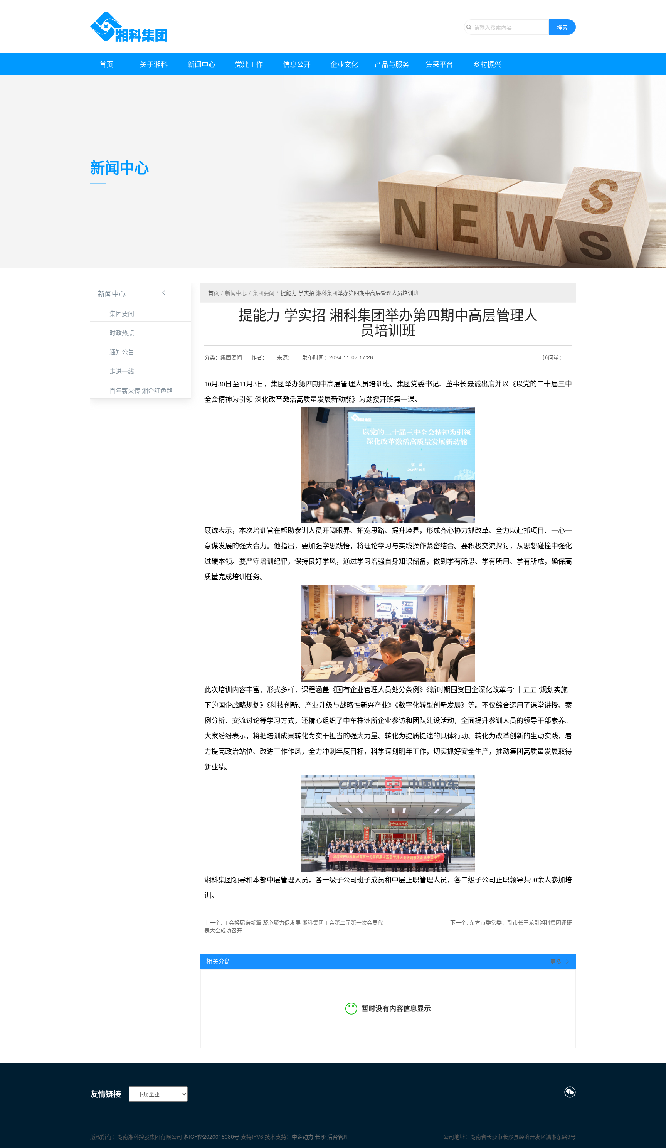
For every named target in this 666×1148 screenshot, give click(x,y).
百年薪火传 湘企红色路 (141, 390)
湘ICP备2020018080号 (211, 1136)
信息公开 (297, 64)
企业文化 (344, 64)
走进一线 (121, 371)
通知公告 (121, 351)
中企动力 (303, 1136)
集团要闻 (121, 313)
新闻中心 (201, 64)
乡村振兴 (487, 64)
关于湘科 (154, 64)
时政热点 (121, 332)
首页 (106, 64)
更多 (556, 961)
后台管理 (338, 1136)
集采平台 (439, 64)
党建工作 (249, 64)
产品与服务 (392, 64)
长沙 (320, 1136)
